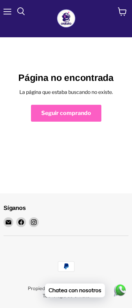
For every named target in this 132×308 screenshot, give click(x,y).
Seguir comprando (66, 113)
